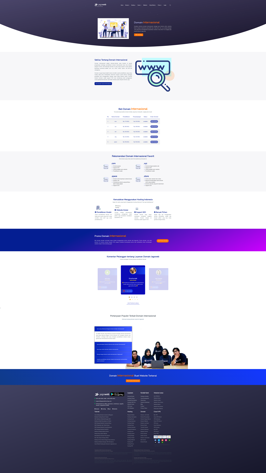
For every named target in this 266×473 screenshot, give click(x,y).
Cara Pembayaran (145, 398)
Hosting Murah (130, 419)
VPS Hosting (156, 427)
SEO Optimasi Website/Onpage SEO (103, 419)
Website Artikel (157, 400)
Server (139, 5)
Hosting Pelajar (130, 435)
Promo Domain (144, 433)
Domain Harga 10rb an (146, 419)
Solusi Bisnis (152, 5)
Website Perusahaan (158, 406)
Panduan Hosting (144, 396)
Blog (142, 404)
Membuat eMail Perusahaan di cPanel (103, 421)
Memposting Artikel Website (101, 433)
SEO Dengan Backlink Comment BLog (103, 423)
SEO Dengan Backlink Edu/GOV (102, 429)
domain (97, 408)
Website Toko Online (158, 402)
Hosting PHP (130, 446)
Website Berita (157, 404)
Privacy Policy (144, 408)
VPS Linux (129, 406)
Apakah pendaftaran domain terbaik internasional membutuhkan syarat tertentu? (112, 360)
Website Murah (157, 398)
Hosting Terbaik (130, 437)
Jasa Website (157, 396)
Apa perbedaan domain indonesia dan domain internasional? (111, 344)
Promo (159, 5)
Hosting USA (130, 441)
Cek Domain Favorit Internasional (103, 83)
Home (122, 5)
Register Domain (144, 431)
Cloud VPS (156, 433)
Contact (142, 406)
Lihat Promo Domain (163, 241)
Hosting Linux (130, 431)
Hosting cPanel (131, 398)
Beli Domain (154, 121)
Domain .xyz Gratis (145, 423)
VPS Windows (130, 408)
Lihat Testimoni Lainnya (133, 303)
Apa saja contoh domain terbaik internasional (107, 349)
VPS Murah (156, 431)
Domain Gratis (144, 425)
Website (145, 5)
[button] (129, 297)
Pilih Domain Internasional (133, 381)
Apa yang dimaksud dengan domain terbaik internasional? (110, 329)
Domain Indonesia (144, 429)
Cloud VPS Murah (158, 417)
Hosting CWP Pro (131, 402)
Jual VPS (156, 429)
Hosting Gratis (130, 425)
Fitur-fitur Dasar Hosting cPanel (102, 437)
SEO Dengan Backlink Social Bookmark (103, 427)
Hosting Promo (130, 444)
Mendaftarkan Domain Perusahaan (102, 435)
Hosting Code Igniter (131, 417)
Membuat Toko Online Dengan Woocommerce (105, 439)
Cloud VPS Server (158, 421)
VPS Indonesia (157, 419)
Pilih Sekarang (138, 35)
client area (143, 400)
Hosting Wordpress (131, 429)
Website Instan (130, 404)
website (115, 408)
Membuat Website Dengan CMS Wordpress (104, 441)
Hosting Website (131, 439)
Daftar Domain (144, 435)
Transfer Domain (144, 427)
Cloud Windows (157, 425)
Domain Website (144, 421)
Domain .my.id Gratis (145, 437)
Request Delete (130, 415)
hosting (104, 408)
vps (110, 408)
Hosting (133, 5)
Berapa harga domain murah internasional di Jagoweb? (110, 354)
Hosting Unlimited (131, 427)
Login (165, 5)
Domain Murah (130, 396)
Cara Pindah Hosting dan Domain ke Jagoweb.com (106, 444)
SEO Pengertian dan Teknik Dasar (102, 425)
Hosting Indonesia (131, 421)
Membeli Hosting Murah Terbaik (101, 417)
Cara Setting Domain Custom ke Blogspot (104, 415)
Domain (127, 5)
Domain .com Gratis (145, 415)
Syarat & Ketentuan (145, 402)
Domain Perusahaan (145, 417)
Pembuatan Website (158, 408)
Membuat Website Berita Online (102, 431)
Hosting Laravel (130, 433)
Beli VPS (156, 415)
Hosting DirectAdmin (132, 400)
